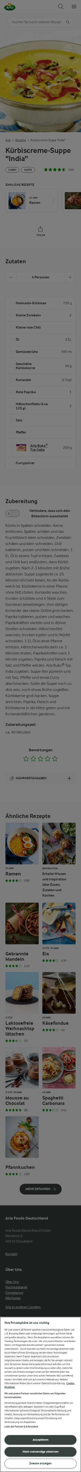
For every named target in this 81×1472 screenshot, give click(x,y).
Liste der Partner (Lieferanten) (21, 1426)
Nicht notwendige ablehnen (40, 1451)
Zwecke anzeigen (40, 1463)
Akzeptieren (41, 1439)
